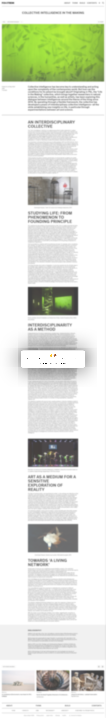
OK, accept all (43, 363)
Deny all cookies (54, 363)
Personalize (64, 363)
